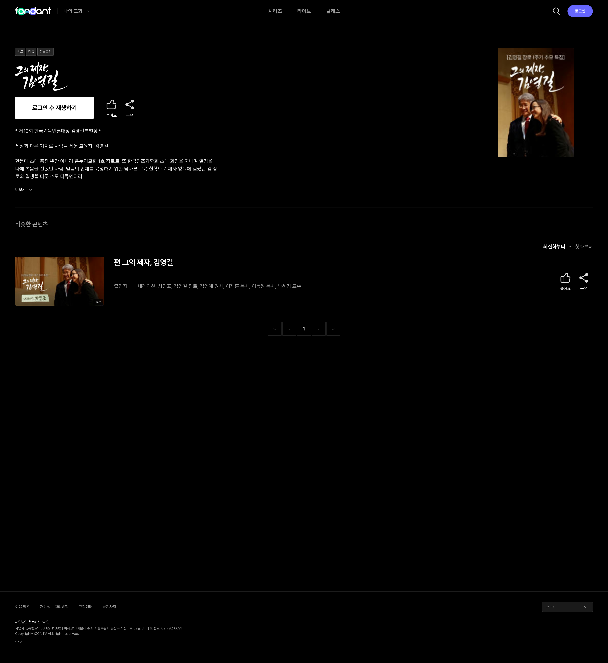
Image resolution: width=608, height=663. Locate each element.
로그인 (580, 11)
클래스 (333, 11)
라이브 (304, 11)
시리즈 (275, 11)
